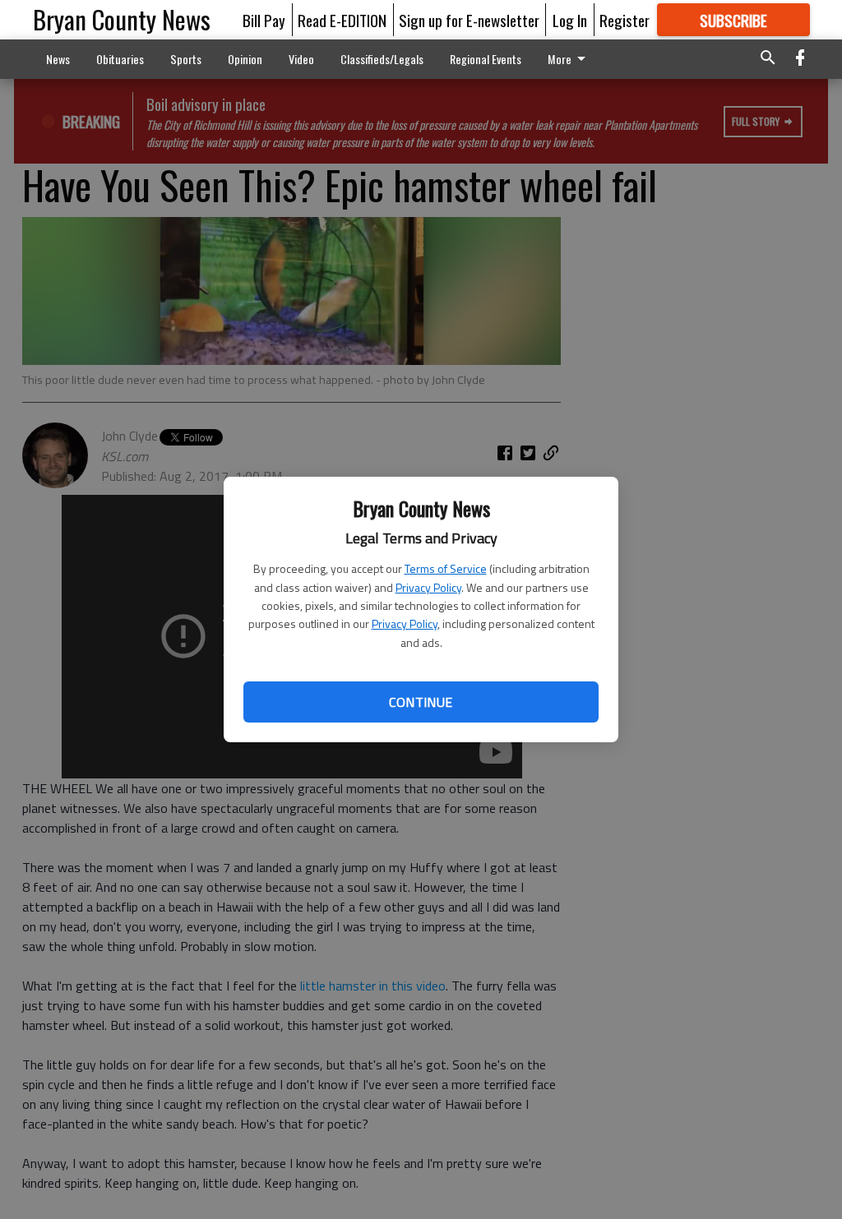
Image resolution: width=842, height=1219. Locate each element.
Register (624, 19)
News (58, 58)
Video (301, 58)
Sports (185, 58)
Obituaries (120, 58)
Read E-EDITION (342, 19)
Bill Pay (264, 19)
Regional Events (485, 58)
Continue (420, 702)
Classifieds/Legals (381, 58)
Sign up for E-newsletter (469, 19)
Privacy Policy (428, 587)
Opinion (245, 58)
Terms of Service (446, 568)
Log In (570, 19)
